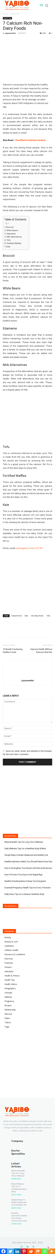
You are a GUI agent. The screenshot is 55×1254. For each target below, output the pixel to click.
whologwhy (22, 548)
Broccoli (9, 227)
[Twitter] (12, 39)
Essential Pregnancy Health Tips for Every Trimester (28, 888)
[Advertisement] (27, 581)
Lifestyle (8, 992)
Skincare (8, 1014)
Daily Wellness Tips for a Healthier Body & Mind (25, 848)
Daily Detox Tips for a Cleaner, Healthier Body (24, 894)
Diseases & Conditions (15, 954)
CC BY (40, 548)
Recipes (8, 1005)
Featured (9, 963)
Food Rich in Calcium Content (31, 140)
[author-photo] (27, 676)
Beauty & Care (11, 941)
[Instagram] (21, 1247)
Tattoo (8, 1022)
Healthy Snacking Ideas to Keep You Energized (25, 881)
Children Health (11, 950)
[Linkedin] (27, 1247)
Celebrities (9, 946)
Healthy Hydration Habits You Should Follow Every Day (28, 861)
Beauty (8, 937)
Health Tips (14, 13)
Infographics (10, 988)
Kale (8, 246)
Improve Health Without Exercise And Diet (41, 650)
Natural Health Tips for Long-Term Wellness (24, 842)
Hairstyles (9, 971)
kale (26, 616)
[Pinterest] (18, 39)
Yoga (7, 1026)
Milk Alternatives (14, 237)
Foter (32, 548)
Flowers (8, 967)
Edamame (11, 234)
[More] (32, 39)
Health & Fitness (12, 975)
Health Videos (11, 984)
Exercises (9, 958)
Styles (7, 1018)
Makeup (8, 997)
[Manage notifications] (48, 1247)
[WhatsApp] (25, 39)
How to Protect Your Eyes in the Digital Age (23, 874)
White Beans (12, 230)
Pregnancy (9, 1001)
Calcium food (16, 616)
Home (5, 13)
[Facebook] (5, 39)
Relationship (10, 1009)
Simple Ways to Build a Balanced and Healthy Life (26, 855)
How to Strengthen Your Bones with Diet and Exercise (28, 868)
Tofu (8, 240)
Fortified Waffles (14, 243)
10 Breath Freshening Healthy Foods (12, 650)
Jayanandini (10, 33)
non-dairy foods (37, 616)
